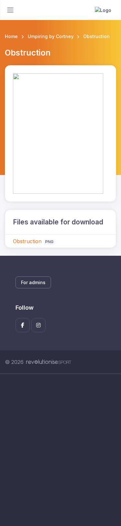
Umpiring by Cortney (51, 36)
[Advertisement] (60, 450)
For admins (33, 282)
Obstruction (27, 241)
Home (11, 36)
